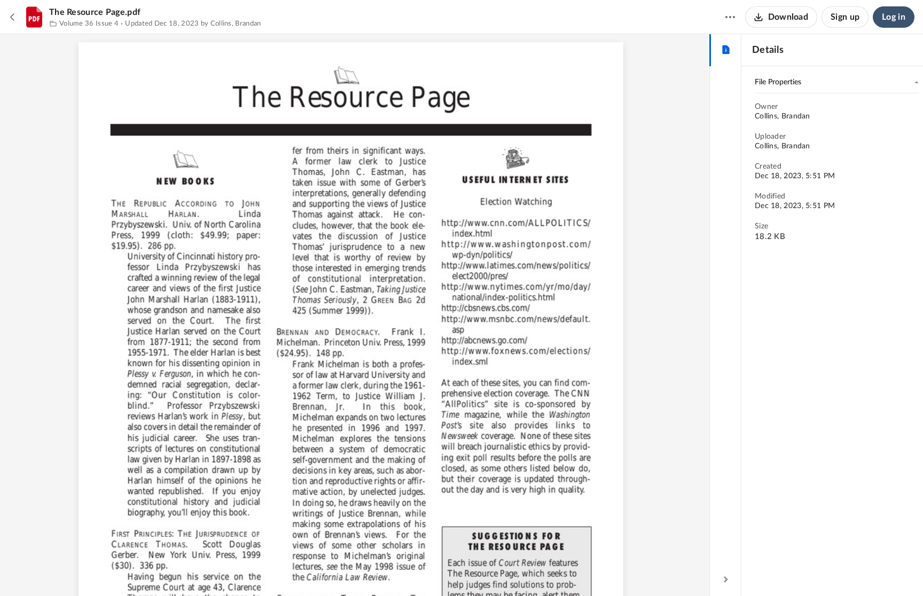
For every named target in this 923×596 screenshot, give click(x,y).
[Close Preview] (12, 17)
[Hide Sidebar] (725, 579)
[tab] (725, 50)
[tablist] (725, 50)
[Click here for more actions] (730, 17)
